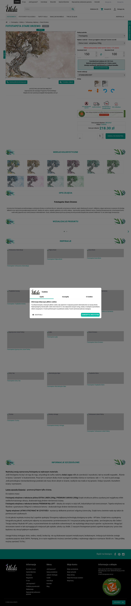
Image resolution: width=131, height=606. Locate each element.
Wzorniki (53, 2)
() (94, 9)
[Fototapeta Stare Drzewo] (15, 181)
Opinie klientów (64, 2)
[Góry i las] (25, 376)
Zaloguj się (120, 9)
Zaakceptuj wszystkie (90, 314)
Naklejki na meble (57, 16)
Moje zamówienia (72, 569)
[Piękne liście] (65, 253)
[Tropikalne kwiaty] (25, 296)
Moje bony (70, 580)
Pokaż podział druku (101, 68)
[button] (96, 52)
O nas (24, 2)
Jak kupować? (33, 2)
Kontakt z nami (31, 569)
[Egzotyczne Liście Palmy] (25, 339)
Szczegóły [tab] (65, 297)
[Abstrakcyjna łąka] (65, 378)
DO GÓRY (117, 602)
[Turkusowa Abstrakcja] (25, 257)
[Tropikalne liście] (105, 378)
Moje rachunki (71, 572)
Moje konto (72, 564)
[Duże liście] (105, 253)
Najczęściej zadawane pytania (82, 2)
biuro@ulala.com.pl (107, 574)
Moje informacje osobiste (75, 578)
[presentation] (128, 231)
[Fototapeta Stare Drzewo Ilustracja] (35, 166)
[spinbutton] (87, 54)
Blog (48, 586)
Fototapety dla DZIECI (27, 16)
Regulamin (29, 578)
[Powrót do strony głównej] (6, 22)
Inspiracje (120, 16)
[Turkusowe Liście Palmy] (105, 421)
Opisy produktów (52, 572)
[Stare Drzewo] (105, 336)
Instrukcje (44, 2)
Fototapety (11, 16)
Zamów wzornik (111, 39)
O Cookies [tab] (89, 297)
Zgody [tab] (42, 297)
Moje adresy (71, 575)
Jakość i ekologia (52, 575)
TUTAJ (22, 541)
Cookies (17, 1)
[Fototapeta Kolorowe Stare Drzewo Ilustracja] (15, 166)
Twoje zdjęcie (72, 16)
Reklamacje (29, 589)
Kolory (22, 22)
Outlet (48, 578)
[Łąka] (65, 333)
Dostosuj (38, 315)
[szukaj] (72, 9)
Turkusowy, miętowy (31, 22)
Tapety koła (42, 16)
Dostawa (29, 575)
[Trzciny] (25, 416)
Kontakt (97, 2)
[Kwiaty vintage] (65, 418)
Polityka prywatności (32, 586)
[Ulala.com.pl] (14, 8)
